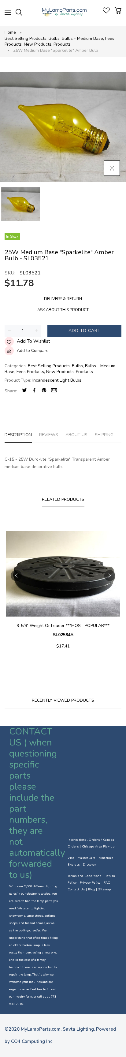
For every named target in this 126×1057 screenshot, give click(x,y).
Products (62, 44)
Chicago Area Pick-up (98, 846)
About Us (76, 435)
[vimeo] (44, 391)
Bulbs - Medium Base (83, 38)
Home (10, 32)
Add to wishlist (33, 341)
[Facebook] (34, 391)
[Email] (54, 391)
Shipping (104, 435)
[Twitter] (24, 391)
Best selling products (26, 38)
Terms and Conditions (84, 876)
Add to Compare (33, 350)
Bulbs (55, 38)
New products (38, 44)
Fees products (31, 372)
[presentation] (16, 575)
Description (18, 435)
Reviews (48, 435)
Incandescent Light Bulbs (56, 380)
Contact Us (76, 889)
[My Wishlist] (106, 12)
